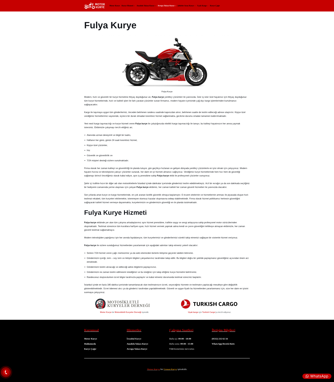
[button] (134, 5)
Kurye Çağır (215, 5)
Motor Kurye (114, 5)
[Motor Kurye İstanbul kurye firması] (94, 5)
